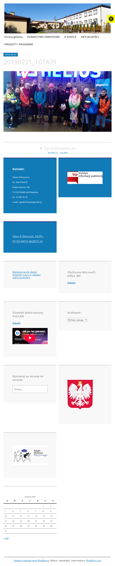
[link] (111, 19)
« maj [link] (6, 538)
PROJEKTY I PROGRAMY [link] (18, 44)
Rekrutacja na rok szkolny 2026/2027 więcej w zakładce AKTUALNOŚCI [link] (26, 274)
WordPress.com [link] (93, 560)
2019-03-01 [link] (10, 54)
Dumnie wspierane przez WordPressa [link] (31, 560)
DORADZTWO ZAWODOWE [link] (43, 37)
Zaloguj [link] (71, 282)
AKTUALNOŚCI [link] (90, 37)
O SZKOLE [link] (70, 37)
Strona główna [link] (13, 37)
